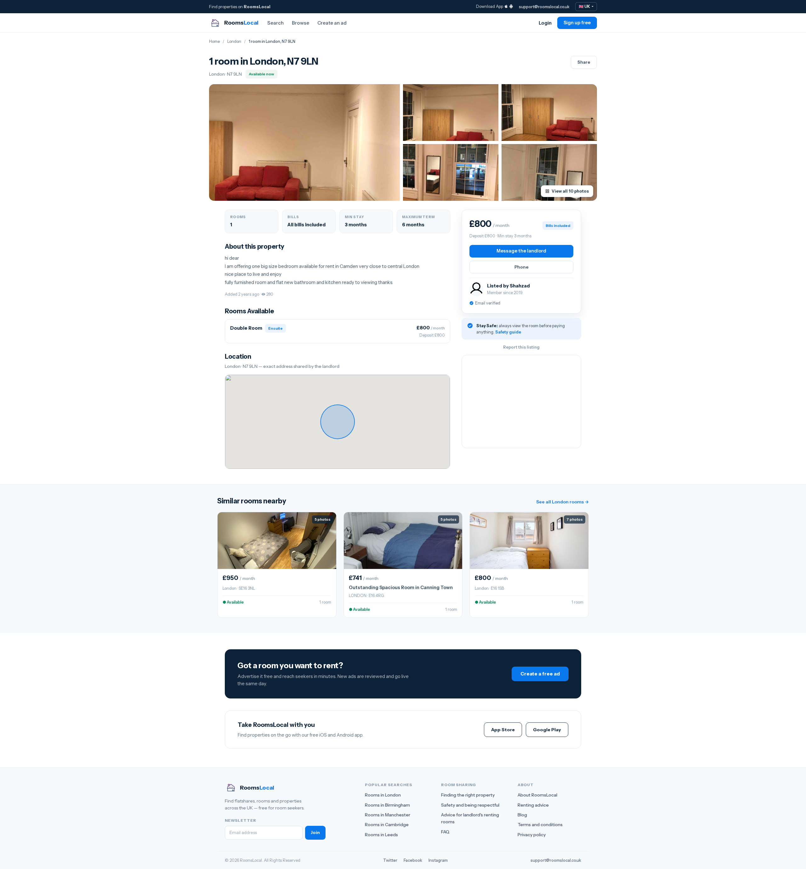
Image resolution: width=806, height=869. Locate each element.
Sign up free (577, 23)
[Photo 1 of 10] (304, 142)
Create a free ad (540, 674)
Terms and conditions (540, 824)
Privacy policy (532, 834)
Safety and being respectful (470, 805)
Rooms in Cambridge (387, 824)
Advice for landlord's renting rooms (470, 818)
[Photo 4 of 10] (450, 172)
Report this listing (521, 347)
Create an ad (332, 23)
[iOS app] (506, 6)
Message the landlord (521, 251)
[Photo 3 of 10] (549, 112)
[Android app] (511, 6)
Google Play (547, 730)
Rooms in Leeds (381, 834)
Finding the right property (468, 795)
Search (275, 23)
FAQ (445, 832)
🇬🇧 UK (585, 6)
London (234, 41)
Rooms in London (383, 795)
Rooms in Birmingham (387, 805)
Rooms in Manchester (387, 815)
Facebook (413, 860)
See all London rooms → (562, 502)
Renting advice (533, 805)
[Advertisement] (521, 401)
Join (315, 832)
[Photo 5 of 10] (549, 172)
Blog (522, 815)
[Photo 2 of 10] (450, 112)
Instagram (438, 860)
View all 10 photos (570, 191)
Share (583, 62)
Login (545, 23)
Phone (521, 266)
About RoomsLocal (537, 795)
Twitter (390, 860)
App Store (503, 730)
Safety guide (508, 331)
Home (214, 41)
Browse (300, 23)
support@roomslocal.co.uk (544, 6)
